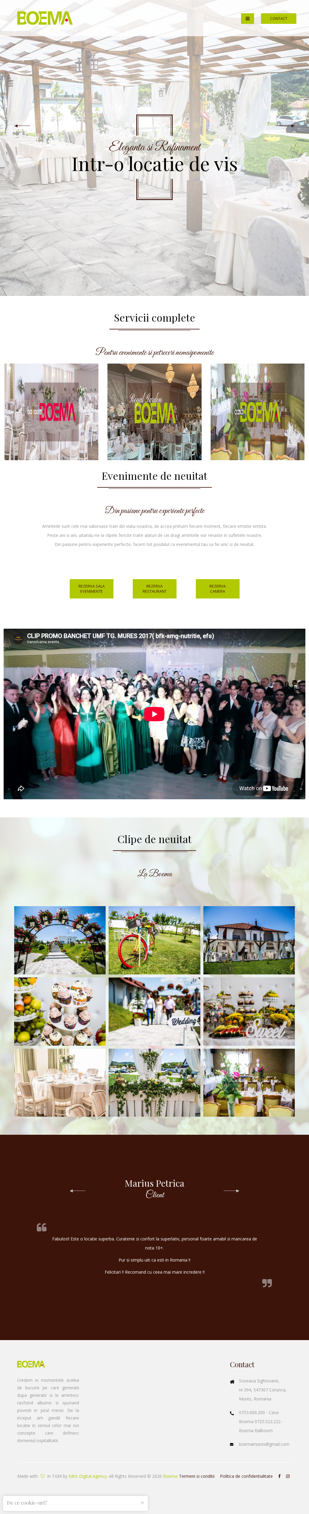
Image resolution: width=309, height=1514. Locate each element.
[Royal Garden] (154, 411)
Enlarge (60, 940)
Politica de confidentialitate (246, 1476)
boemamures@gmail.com (264, 1444)
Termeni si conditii (197, 1476)
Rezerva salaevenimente (91, 589)
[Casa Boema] (257, 411)
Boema (170, 1476)
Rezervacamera (217, 589)
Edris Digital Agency (87, 1476)
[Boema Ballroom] (51, 411)
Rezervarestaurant (155, 589)
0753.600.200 (252, 1412)
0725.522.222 (268, 1421)
